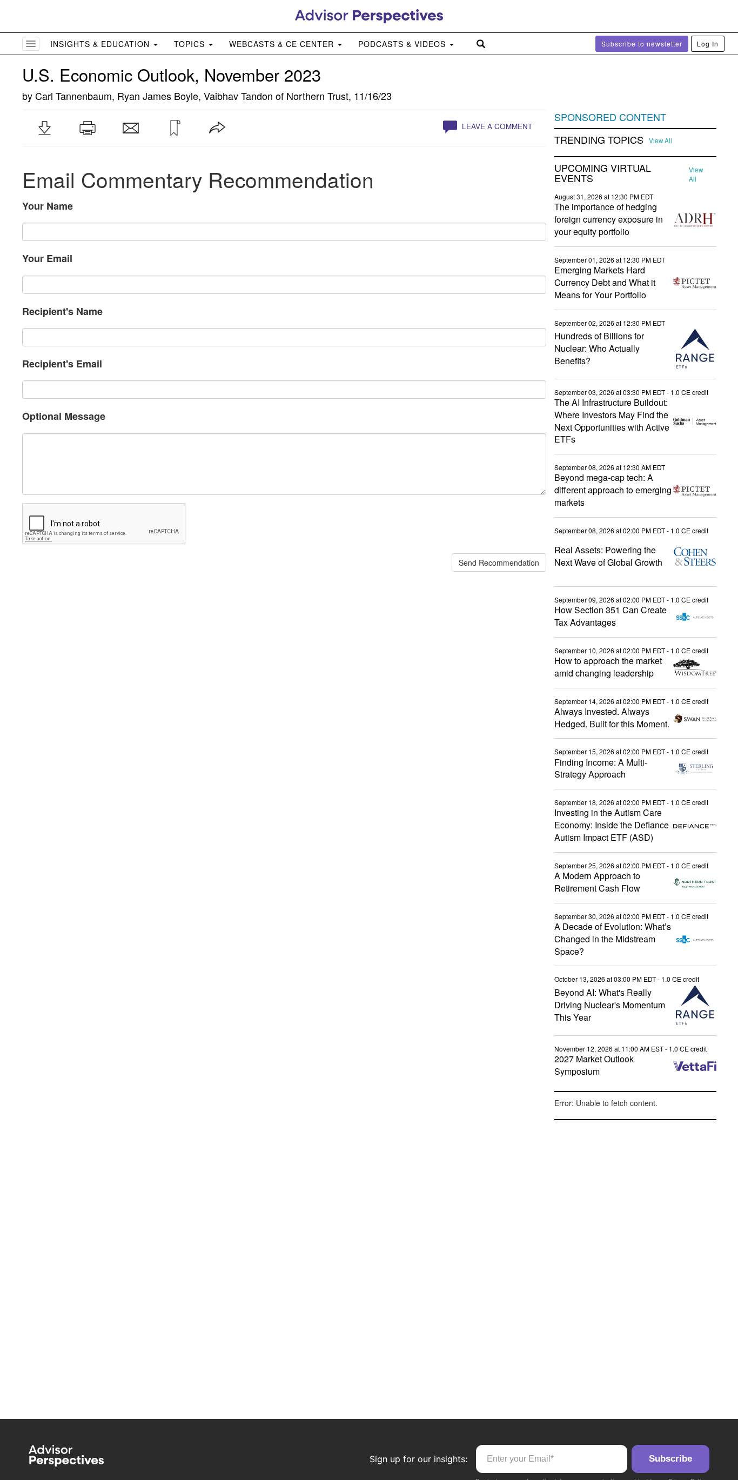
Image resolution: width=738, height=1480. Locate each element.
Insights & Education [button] (101, 43)
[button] (44, 128)
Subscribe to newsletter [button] (641, 43)
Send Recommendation (499, 562)
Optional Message (63, 416)
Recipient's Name (62, 311)
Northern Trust (317, 96)
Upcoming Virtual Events (602, 173)
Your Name (47, 206)
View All (660, 140)
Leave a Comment (496, 126)
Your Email (47, 258)
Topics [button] (190, 43)
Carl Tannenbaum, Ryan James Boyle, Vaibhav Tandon (154, 96)
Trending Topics (598, 140)
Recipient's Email (62, 364)
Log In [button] (708, 43)
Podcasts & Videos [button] (403, 43)
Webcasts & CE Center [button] (283, 43)
